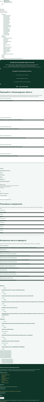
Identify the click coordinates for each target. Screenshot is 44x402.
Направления (4, 14)
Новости (3, 56)
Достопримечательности (7, 41)
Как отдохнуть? (5, 40)
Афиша (3, 381)
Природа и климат (6, 51)
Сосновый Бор (5, 32)
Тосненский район (6, 34)
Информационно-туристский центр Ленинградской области (12, 58)
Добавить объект (2, 184)
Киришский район (6, 23)
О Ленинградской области (6, 374)
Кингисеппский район (6, 22)
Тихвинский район (6, 33)
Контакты (3, 57)
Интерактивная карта (5, 382)
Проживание (5, 42)
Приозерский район (6, 30)
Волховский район (6, 17)
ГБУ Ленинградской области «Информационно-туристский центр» (10, 391)
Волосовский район (6, 16)
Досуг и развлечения (5, 380)
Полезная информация (7, 50)
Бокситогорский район (7, 15)
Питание (4, 43)
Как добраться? (5, 39)
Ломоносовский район (7, 26)
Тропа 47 (4, 52)
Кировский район (6, 24)
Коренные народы (6, 49)
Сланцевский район (6, 31)
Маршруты (3, 35)
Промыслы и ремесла (6, 48)
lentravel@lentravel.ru (3, 401)
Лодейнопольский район (7, 25)
